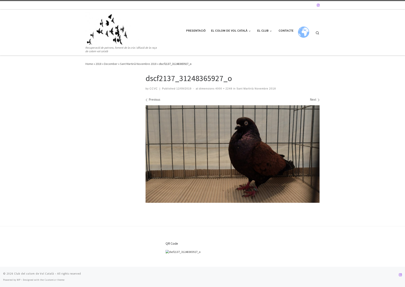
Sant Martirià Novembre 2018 (138, 64)
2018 (98, 64)
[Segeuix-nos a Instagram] (318, 5)
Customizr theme (55, 279)
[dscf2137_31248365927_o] (233, 154)
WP (18, 279)
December (110, 64)
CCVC (154, 88)
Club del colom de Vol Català (34, 273)
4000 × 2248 (223, 88)
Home (89, 64)
